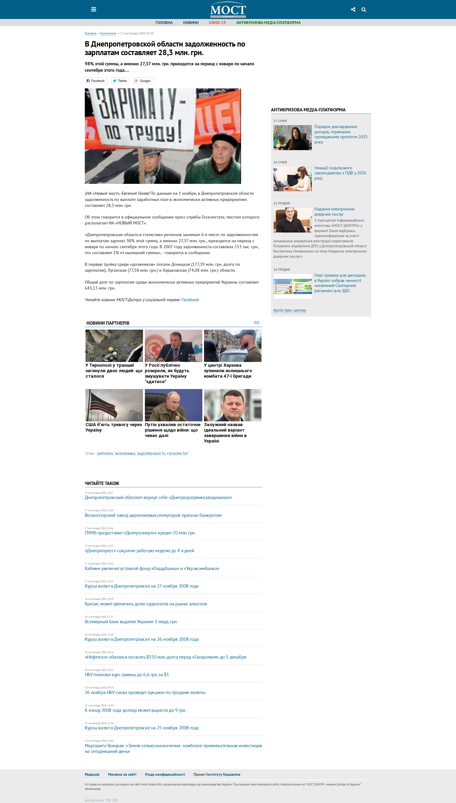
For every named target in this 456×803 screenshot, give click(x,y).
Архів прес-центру (289, 310)
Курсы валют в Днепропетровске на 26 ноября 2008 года (142, 639)
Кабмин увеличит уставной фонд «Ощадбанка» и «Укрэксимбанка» (152, 568)
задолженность (151, 453)
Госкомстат (177, 453)
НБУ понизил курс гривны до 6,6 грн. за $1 (127, 674)
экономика (124, 453)
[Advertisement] (311, 64)
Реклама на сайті (122, 774)
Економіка (108, 33)
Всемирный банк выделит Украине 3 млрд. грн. (131, 621)
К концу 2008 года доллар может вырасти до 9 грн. (135, 710)
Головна (164, 22)
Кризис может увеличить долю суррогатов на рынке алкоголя (146, 604)
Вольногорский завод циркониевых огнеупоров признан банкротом (153, 515)
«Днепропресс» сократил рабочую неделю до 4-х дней (139, 550)
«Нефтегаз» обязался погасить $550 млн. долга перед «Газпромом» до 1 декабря (165, 657)
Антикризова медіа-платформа (268, 22)
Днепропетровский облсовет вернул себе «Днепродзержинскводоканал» (158, 497)
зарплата (105, 453)
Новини (191, 22)
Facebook (190, 299)
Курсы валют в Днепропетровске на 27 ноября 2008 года (142, 586)
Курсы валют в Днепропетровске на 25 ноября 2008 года (142, 728)
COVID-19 (217, 22)
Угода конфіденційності (165, 774)
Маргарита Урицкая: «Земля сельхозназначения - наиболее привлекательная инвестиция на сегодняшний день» (173, 748)
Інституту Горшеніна (223, 774)
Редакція (92, 774)
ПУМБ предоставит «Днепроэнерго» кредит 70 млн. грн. (140, 533)
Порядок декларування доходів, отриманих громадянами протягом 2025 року (341, 134)
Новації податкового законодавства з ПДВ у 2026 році (340, 173)
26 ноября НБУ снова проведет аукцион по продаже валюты (145, 692)
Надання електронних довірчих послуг (334, 211)
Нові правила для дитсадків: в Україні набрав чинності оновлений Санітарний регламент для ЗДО (340, 282)
